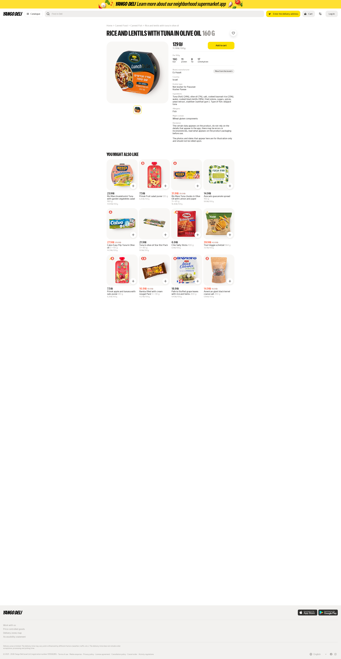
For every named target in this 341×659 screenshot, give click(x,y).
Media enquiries (76, 654)
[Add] (133, 186)
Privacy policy (88, 654)
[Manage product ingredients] (320, 14)
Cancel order (132, 654)
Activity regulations (146, 654)
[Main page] (13, 15)
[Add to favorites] (233, 33)
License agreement (102, 654)
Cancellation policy (118, 654)
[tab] (137, 109)
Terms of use (63, 654)
